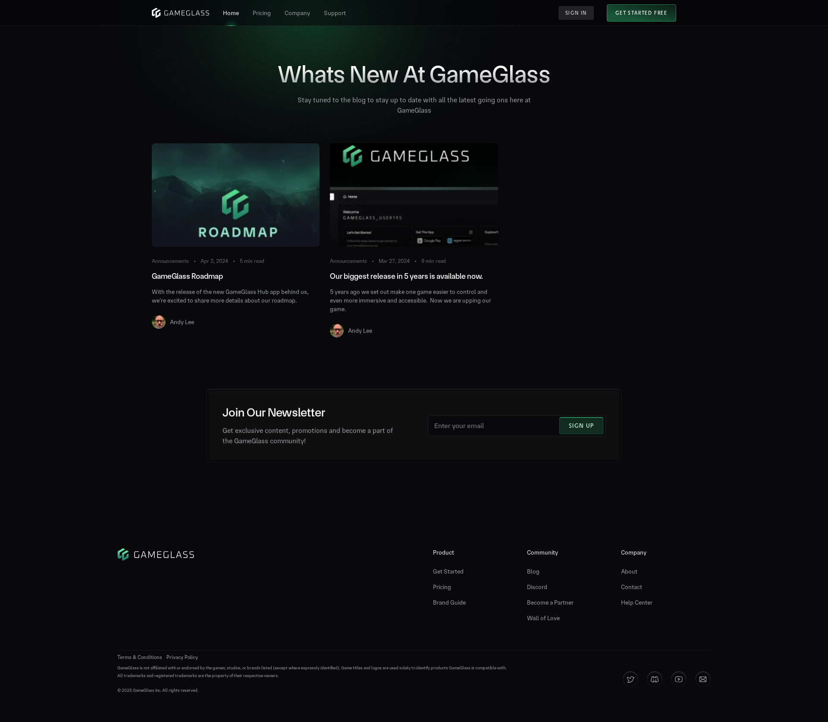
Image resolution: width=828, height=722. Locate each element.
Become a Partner (550, 602)
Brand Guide (449, 602)
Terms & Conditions (139, 657)
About (629, 571)
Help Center (636, 602)
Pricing (442, 586)
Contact (631, 586)
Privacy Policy (182, 657)
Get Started (448, 571)
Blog (533, 571)
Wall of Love (543, 618)
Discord (537, 586)
